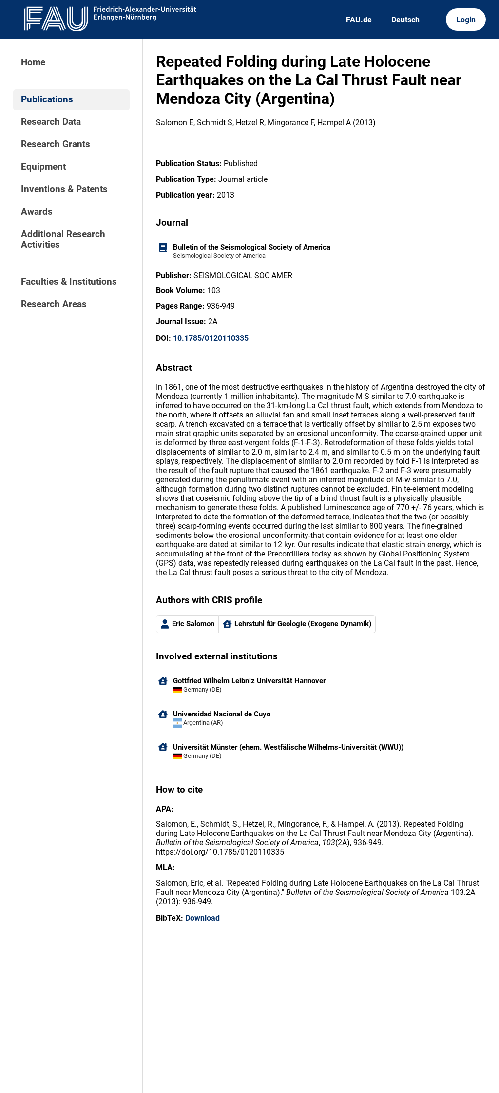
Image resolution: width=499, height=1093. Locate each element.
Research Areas (54, 304)
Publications (47, 99)
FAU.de (359, 19)
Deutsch (405, 19)
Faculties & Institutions (69, 282)
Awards (37, 211)
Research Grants (55, 144)
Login (466, 19)
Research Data (51, 122)
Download (202, 918)
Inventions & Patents (64, 189)
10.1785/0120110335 (211, 338)
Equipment (43, 166)
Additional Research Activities (63, 239)
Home (33, 62)
